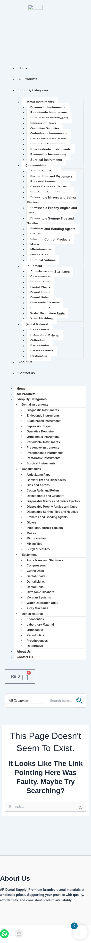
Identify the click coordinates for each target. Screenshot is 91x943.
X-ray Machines (41, 319)
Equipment (33, 266)
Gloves (35, 234)
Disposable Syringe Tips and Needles (50, 221)
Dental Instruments (39, 102)
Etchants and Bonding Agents (52, 229)
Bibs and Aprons (38, 485)
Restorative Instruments (43, 458)
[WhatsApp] (4, 933)
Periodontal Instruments (43, 442)
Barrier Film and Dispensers (51, 176)
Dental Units (35, 587)
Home (22, 68)
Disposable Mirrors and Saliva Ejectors (51, 200)
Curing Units (35, 571)
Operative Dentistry (40, 431)
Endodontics (40, 330)
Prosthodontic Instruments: (51, 149)
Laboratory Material (40, 624)
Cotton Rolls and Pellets (48, 187)
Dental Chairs (40, 287)
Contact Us (26, 373)
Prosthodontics (37, 640)
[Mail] (19, 933)
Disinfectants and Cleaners (45, 496)
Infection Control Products (50, 239)
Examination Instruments (44, 421)
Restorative (38, 356)
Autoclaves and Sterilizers (45, 560)
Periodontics (35, 635)
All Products (27, 79)
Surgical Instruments (46, 160)
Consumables (35, 166)
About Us (25, 362)
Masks (31, 533)
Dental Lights (36, 581)
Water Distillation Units (47, 313)
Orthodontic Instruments (48, 134)
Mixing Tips (34, 543)
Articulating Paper (39, 474)
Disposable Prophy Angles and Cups (52, 210)
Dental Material (36, 324)
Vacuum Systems (39, 597)
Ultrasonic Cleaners (45, 303)
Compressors (40, 277)
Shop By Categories (33, 90)
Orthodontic (39, 340)
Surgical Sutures (43, 260)
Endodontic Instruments (48, 113)
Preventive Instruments (43, 447)
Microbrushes (40, 249)
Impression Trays (43, 123)
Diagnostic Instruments (43, 410)
